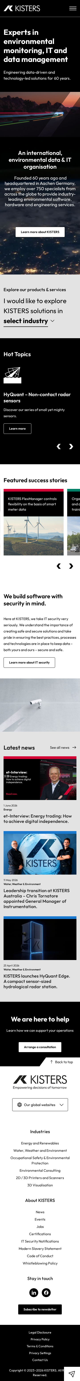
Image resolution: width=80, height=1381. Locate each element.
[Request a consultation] (72, 1374)
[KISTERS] (22, 8)
